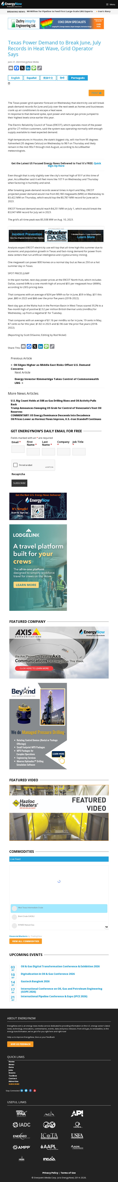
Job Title (78, 443)
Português (78, 78)
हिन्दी (62, 78)
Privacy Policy (50, 1172)
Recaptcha (18, 474)
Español (31, 78)
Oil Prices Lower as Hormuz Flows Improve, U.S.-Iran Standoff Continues (56, 419)
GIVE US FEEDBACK (20, 1044)
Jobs (11, 1070)
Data (11, 1067)
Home (12, 1061)
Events (12, 1072)
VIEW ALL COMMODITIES (25, 941)
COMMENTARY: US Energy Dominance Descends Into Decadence (50, 415)
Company (63, 443)
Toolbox (13, 1075)
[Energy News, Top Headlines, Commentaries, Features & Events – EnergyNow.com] (11, 4)
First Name (32, 443)
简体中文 (48, 78)
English (15, 78)
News (11, 1064)
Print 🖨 (96, 93)
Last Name (47, 443)
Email (16, 442)
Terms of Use (68, 1172)
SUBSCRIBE (14, 1084)
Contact (13, 1078)
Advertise (13, 1081)
